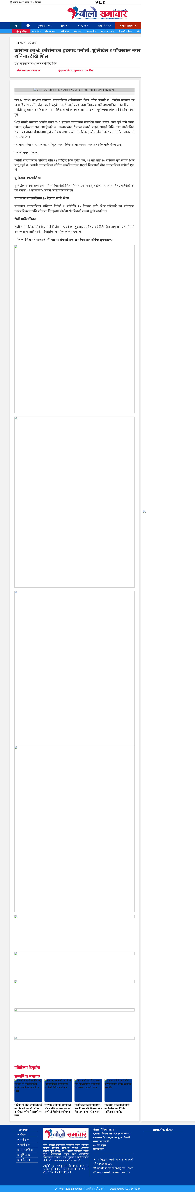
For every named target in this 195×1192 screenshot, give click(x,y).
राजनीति (92, 31)
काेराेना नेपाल (127, 31)
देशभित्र (37, 31)
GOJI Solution (132, 1188)
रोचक (23, 1134)
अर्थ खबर (24, 1139)
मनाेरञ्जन (25, 1160)
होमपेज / (21, 42)
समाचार (65, 26)
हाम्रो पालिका (127, 26)
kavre (66, 31)
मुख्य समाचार (44, 26)
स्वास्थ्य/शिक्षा (26, 1150)
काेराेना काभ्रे (108, 31)
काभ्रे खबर (84, 26)
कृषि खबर (25, 1155)
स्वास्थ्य (79, 31)
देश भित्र (103, 26)
